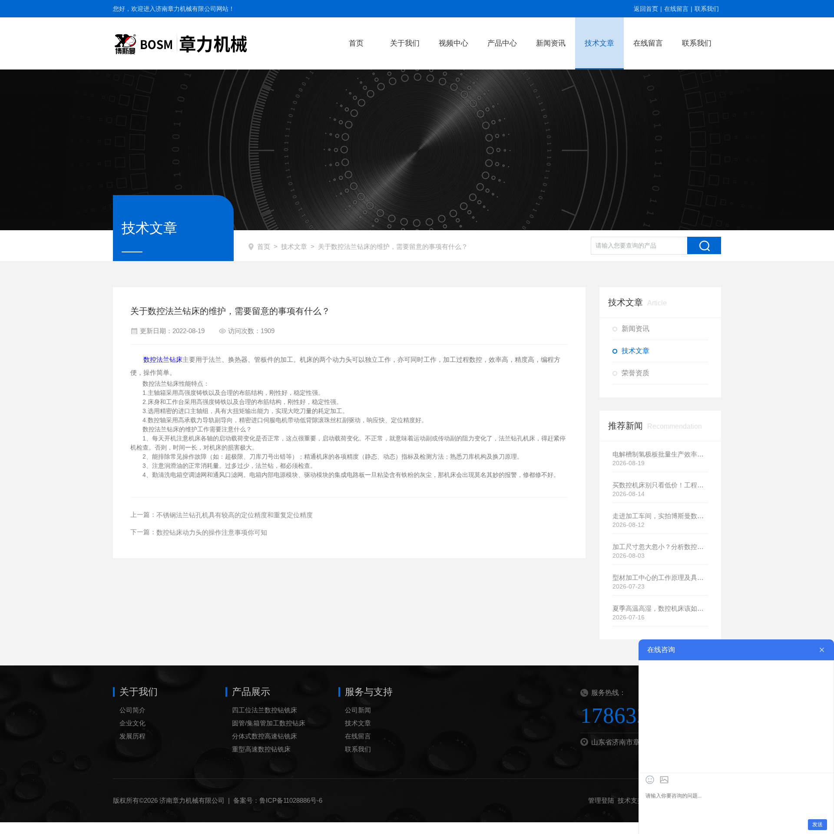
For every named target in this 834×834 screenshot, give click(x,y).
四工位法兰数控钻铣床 (264, 710)
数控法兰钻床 (162, 359)
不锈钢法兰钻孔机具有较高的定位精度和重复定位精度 (234, 515)
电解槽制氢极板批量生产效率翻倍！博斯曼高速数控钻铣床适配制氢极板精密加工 (660, 454)
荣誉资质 (635, 373)
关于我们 (405, 43)
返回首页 (646, 8)
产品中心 (502, 43)
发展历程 (132, 736)
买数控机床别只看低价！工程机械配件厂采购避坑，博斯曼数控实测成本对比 (660, 485)
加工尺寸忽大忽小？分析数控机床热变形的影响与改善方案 (660, 546)
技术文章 (599, 43)
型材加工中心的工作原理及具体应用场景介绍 (660, 577)
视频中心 (453, 43)
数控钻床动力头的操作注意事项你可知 (211, 532)
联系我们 (707, 8)
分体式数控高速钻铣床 (264, 736)
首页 (356, 43)
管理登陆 (601, 800)
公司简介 (132, 710)
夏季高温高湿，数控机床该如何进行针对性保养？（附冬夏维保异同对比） (660, 608)
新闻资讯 (551, 43)
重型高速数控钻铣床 (261, 749)
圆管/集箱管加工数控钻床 (268, 723)
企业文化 (132, 723)
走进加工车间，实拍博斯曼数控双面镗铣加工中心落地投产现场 (660, 516)
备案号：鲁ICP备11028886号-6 (277, 800)
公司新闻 (358, 710)
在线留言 (676, 8)
